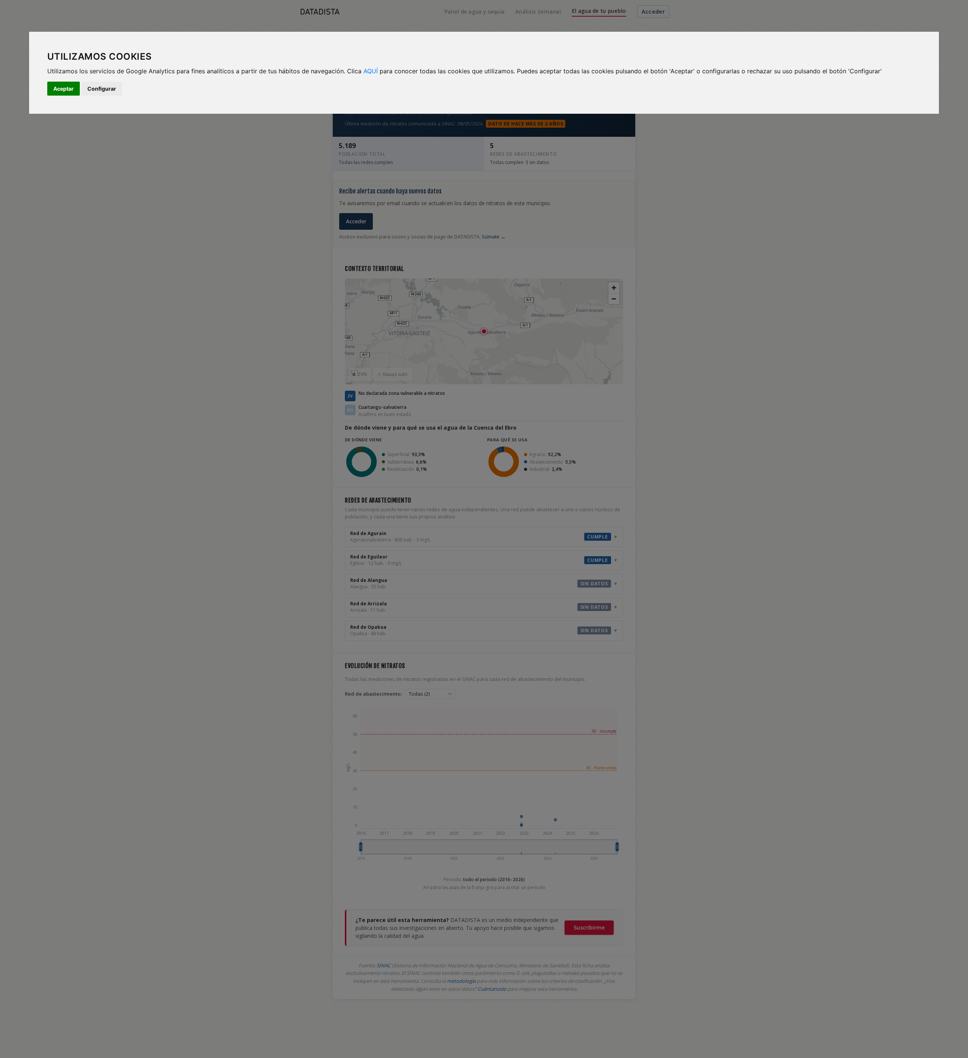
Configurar (101, 88)
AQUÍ (370, 71)
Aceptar (63, 88)
